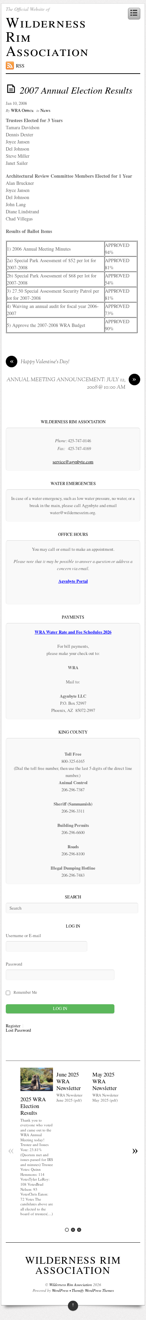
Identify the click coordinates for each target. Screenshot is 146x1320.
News (45, 110)
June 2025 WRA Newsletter (68, 1081)
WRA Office (22, 110)
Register (13, 1026)
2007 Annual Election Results (76, 89)
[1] (67, 1230)
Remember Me (25, 992)
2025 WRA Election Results (33, 1106)
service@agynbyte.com (73, 462)
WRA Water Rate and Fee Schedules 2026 (73, 632)
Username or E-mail (23, 935)
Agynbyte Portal (73, 581)
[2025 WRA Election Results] (36, 1089)
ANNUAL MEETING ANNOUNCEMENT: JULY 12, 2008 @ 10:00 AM (71, 383)
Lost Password (18, 1030)
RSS (20, 65)
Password (14, 964)
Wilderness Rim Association (73, 1265)
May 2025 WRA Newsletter (104, 1081)
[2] (73, 1230)
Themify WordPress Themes (93, 1290)
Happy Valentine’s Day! (40, 362)
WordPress (60, 1290)
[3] (79, 1230)
